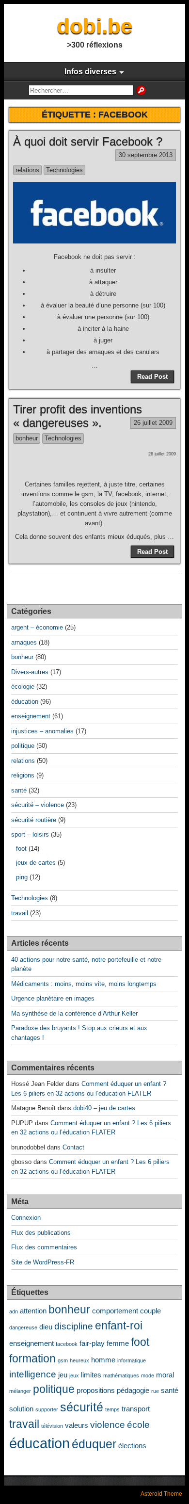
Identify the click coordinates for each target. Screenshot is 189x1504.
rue (155, 1391)
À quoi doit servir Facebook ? (87, 141)
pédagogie (133, 1390)
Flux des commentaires (44, 1247)
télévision (52, 1426)
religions (22, 775)
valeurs (76, 1425)
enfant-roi (118, 1326)
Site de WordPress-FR (42, 1262)
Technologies (64, 170)
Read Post (152, 376)
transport (136, 1409)
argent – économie (37, 627)
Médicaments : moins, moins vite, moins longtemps (84, 983)
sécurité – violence (37, 805)
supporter (46, 1409)
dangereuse (23, 1327)
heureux (79, 1360)
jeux (74, 1375)
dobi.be (94, 26)
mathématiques (121, 1375)
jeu (62, 1375)
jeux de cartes (36, 862)
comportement (115, 1311)
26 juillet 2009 (153, 422)
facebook (67, 1344)
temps (112, 1409)
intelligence (32, 1374)
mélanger (20, 1391)
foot (21, 848)
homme (103, 1360)
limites (91, 1375)
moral (165, 1375)
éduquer (94, 1444)
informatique (131, 1360)
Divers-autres (29, 672)
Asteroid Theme (161, 1493)
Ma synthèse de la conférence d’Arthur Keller (74, 1013)
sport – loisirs (30, 834)
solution (21, 1409)
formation (32, 1359)
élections (132, 1445)
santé (19, 790)
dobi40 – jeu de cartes (104, 1108)
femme (118, 1343)
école (138, 1424)
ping (22, 877)
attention (33, 1311)
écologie (22, 686)
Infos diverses (90, 71)
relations (27, 170)
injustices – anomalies (42, 731)
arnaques (24, 642)
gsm (63, 1360)
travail (19, 913)
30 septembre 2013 (146, 155)
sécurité (81, 1407)
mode (147, 1375)
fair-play (92, 1343)
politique (22, 745)
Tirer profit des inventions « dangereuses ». (77, 416)
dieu (45, 1327)
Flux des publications (41, 1232)
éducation (24, 701)
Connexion (26, 1217)
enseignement (30, 716)
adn (13, 1311)
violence (107, 1424)
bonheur (27, 438)
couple (150, 1311)
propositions (96, 1390)
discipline (73, 1326)
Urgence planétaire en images (52, 998)
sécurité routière (33, 820)
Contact (73, 1147)
